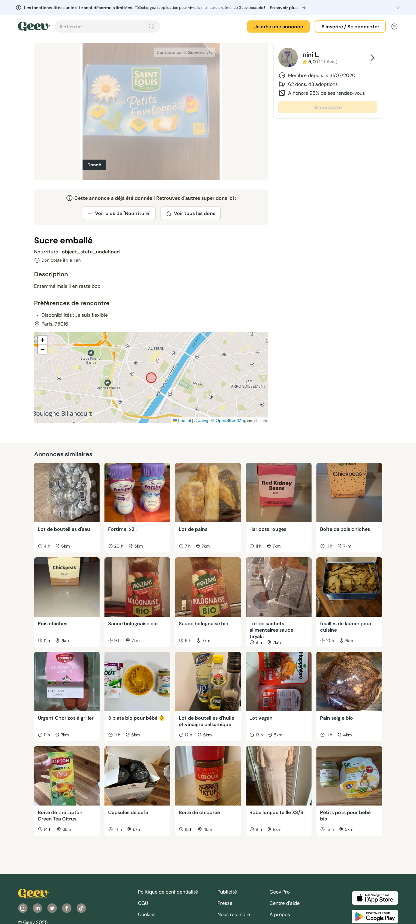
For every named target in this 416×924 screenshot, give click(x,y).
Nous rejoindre (233, 914)
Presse (224, 903)
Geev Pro (280, 892)
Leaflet (184, 420)
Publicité (227, 892)
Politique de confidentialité (168, 892)
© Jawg (201, 420)
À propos (280, 914)
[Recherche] (151, 26)
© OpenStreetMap (228, 420)
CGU (143, 903)
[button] (42, 340)
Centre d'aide (285, 903)
